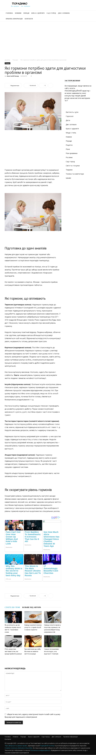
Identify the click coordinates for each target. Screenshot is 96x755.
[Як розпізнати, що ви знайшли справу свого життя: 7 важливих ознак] (13, 617)
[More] (50, 85)
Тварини (69, 170)
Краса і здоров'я (72, 128)
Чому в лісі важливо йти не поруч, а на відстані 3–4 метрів (51, 651)
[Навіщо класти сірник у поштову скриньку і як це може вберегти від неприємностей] (52, 617)
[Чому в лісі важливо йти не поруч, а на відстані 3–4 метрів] (52, 641)
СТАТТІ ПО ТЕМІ (12, 607)
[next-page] (34, 658)
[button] (88, 13)
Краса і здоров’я (37, 13)
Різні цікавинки (71, 153)
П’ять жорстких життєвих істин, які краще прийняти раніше (13, 651)
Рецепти (69, 145)
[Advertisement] (48, 39)
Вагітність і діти (72, 112)
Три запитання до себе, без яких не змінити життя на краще (32, 651)
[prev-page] (30, 658)
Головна (9, 13)
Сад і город (51, 13)
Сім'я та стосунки (73, 165)
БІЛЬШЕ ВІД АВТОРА (31, 607)
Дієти (68, 120)
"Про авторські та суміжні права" (16, 746)
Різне (68, 149)
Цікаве (68, 178)
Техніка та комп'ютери (75, 174)
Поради (26, 13)
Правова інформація (14, 19)
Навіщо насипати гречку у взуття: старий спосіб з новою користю (33, 627)
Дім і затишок (64, 13)
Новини (18, 13)
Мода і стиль (71, 133)
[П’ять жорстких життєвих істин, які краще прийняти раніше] (13, 641)
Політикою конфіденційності (40, 750)
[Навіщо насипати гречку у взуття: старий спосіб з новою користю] (33, 617)
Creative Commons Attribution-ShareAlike (18, 748)
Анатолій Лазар (13, 76)
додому (7, 60)
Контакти (29, 19)
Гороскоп (69, 116)
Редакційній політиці (47, 746)
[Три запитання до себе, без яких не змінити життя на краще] (33, 641)
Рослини (69, 157)
